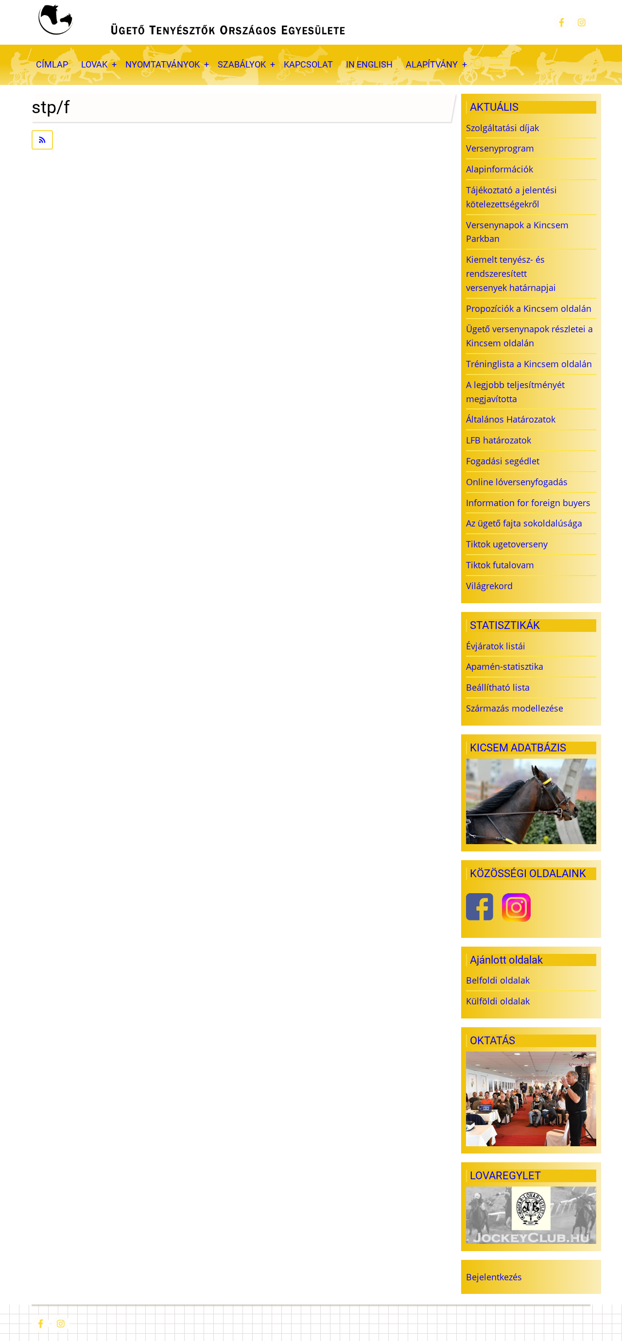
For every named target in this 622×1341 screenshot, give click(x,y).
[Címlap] (190, 22)
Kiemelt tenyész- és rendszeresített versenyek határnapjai (511, 273)
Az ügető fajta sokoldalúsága (524, 523)
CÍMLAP (52, 64)
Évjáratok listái (495, 646)
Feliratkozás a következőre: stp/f (241, 140)
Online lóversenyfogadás (517, 482)
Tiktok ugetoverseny (507, 544)
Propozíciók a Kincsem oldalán (528, 308)
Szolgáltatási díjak (502, 128)
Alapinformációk (499, 169)
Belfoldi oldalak (498, 980)
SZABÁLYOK (242, 64)
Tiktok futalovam (500, 565)
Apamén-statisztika (504, 666)
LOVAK (94, 64)
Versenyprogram (500, 148)
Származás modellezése (514, 708)
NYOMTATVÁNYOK (162, 64)
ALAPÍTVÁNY (432, 64)
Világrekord (489, 586)
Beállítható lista (498, 687)
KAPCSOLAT (308, 64)
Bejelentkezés (494, 1277)
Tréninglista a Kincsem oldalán (529, 364)
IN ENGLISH (369, 64)
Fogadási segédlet (502, 461)
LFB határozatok (498, 440)
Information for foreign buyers (528, 503)
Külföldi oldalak (498, 1001)
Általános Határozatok (510, 419)
